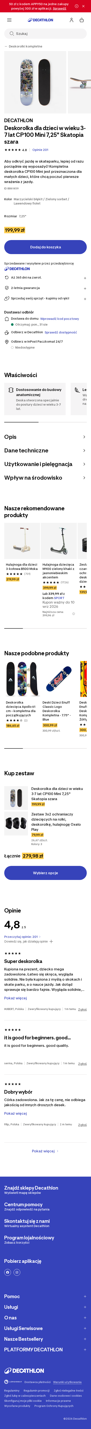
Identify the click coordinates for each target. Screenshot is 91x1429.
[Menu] (9, 20)
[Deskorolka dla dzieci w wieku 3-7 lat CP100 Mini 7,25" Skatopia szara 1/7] (35, 82)
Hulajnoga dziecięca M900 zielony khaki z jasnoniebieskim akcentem (58, 571)
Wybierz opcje (45, 873)
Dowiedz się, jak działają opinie (26, 941)
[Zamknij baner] (83, 6)
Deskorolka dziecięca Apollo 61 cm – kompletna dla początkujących (21, 709)
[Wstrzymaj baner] (76, 6)
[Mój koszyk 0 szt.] (82, 20)
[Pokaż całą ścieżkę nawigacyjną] (6, 46)
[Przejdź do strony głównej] (40, 20)
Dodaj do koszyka (45, 247)
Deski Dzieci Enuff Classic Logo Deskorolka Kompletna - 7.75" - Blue (57, 711)
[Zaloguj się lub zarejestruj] (71, 20)
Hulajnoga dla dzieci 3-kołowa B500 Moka (22, 567)
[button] (73, 613)
